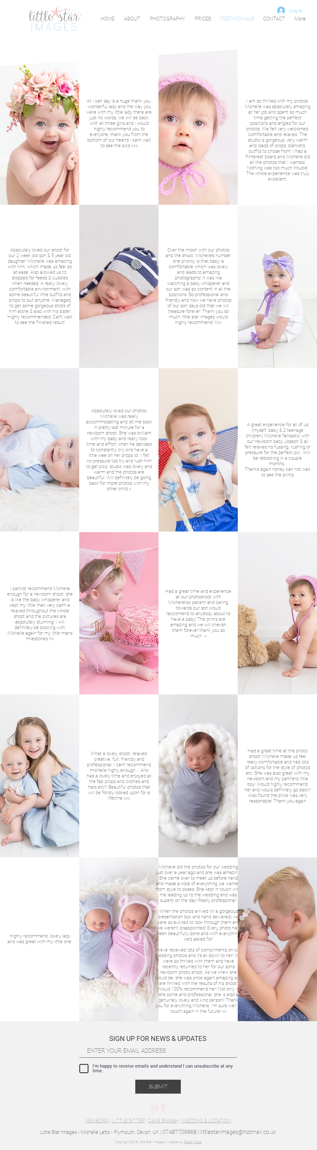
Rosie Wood (193, 1142)
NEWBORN (97, 1121)
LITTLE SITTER (128, 1121)
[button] (167, 19)
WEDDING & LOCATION (206, 1121)
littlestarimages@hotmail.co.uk (238, 1132)
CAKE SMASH (163, 1121)
